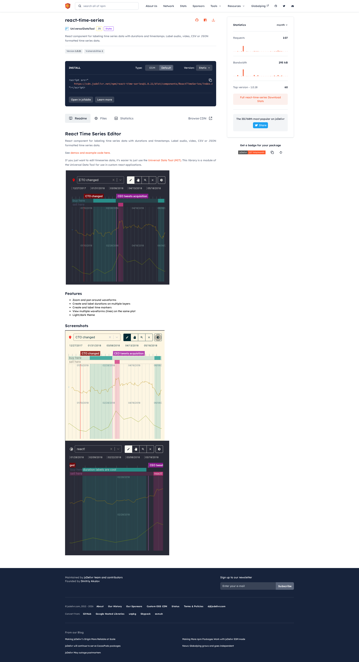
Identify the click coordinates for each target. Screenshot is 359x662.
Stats (183, 6)
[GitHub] (276, 6)
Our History (115, 606)
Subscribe (285, 586)
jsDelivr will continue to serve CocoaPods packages (93, 645)
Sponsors (199, 6)
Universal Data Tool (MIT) (164, 160)
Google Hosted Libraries (110, 613)
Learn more (104, 99)
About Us (151, 6)
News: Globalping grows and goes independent (208, 645)
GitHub (87, 613)
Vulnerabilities (94, 51)
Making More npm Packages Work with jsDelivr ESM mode (213, 639)
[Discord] (292, 6)
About (100, 606)
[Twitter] (284, 6)
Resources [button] (234, 6)
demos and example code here (90, 152)
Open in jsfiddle (81, 99)
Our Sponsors (134, 606)
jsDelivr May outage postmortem (83, 652)
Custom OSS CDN (157, 606)
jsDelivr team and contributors (103, 577)
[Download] (213, 20)
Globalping (258, 6)
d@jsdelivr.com (216, 606)
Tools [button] (214, 6)
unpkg (132, 613)
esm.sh (159, 613)
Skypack (146, 613)
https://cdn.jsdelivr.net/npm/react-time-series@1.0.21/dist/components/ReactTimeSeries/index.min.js (147, 83)
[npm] (205, 20)
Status (175, 606)
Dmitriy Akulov (90, 581)
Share (262, 125)
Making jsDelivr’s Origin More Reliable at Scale (90, 639)
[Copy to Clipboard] (210, 80)
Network (168, 6)
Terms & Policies (193, 606)
